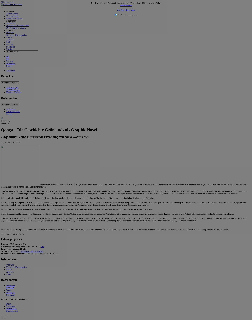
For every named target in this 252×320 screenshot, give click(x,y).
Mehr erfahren (126, 5)
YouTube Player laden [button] (126, 10)
